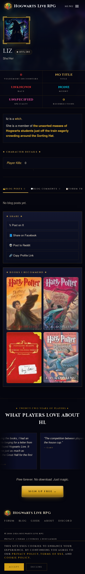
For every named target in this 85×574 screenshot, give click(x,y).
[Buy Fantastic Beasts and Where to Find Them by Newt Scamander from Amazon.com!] (24, 357)
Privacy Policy (25, 554)
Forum (9, 520)
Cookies (33, 539)
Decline (36, 567)
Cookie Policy (17, 557)
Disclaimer (49, 539)
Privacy (9, 539)
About (49, 520)
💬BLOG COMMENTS (45, 189)
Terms (21, 539)
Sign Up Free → (42, 491)
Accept (14, 567)
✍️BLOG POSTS (14, 189)
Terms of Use (51, 554)
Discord (65, 520)
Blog (23, 520)
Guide (35, 520)
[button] (16, 30)
